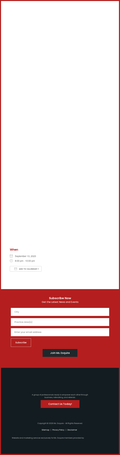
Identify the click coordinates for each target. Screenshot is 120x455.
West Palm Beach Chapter (14, 107)
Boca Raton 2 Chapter (13, 125)
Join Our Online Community (14, 56)
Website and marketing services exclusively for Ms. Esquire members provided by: (48, 438)
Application (11, 172)
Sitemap (45, 430)
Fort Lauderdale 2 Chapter (14, 98)
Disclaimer (72, 430)
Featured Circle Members (13, 158)
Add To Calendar (27, 269)
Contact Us (12, 36)
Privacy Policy (58, 430)
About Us (10, 20)
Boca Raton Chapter (13, 116)
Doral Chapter (13, 75)
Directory (10, 180)
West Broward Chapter (13, 133)
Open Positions (13, 64)
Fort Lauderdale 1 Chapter (14, 89)
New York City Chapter (13, 149)
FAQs (8, 168)
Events (8, 164)
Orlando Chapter (13, 141)
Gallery (9, 176)
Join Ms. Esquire (60, 353)
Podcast (12, 31)
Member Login (10, 7)
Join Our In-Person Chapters (14, 48)
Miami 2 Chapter (13, 81)
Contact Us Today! (60, 404)
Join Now (10, 41)
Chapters (10, 69)
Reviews (9, 184)
